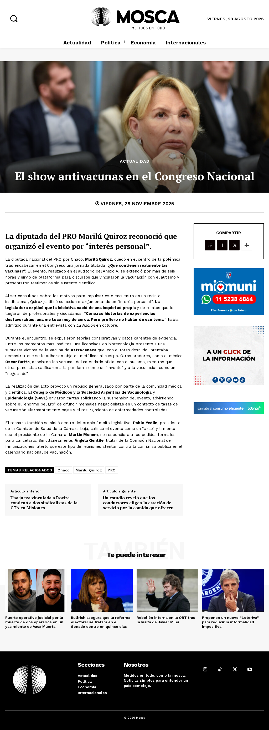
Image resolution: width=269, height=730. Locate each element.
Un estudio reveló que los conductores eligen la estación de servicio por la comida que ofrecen (138, 503)
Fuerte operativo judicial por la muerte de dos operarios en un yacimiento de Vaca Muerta (34, 622)
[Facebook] (222, 245)
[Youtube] (250, 669)
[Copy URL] (210, 245)
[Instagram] (205, 669)
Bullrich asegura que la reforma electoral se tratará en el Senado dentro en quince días (100, 622)
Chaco (64, 470)
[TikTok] (220, 669)
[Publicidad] (229, 291)
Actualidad (134, 161)
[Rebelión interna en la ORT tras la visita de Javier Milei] (167, 590)
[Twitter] (234, 245)
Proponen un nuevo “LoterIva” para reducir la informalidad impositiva (230, 622)
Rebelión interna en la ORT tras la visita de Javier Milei (166, 619)
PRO (112, 470)
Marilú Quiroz (89, 470)
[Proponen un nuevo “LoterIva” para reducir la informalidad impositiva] (233, 590)
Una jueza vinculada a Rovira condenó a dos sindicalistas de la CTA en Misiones (44, 503)
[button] (13, 18)
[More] (246, 245)
